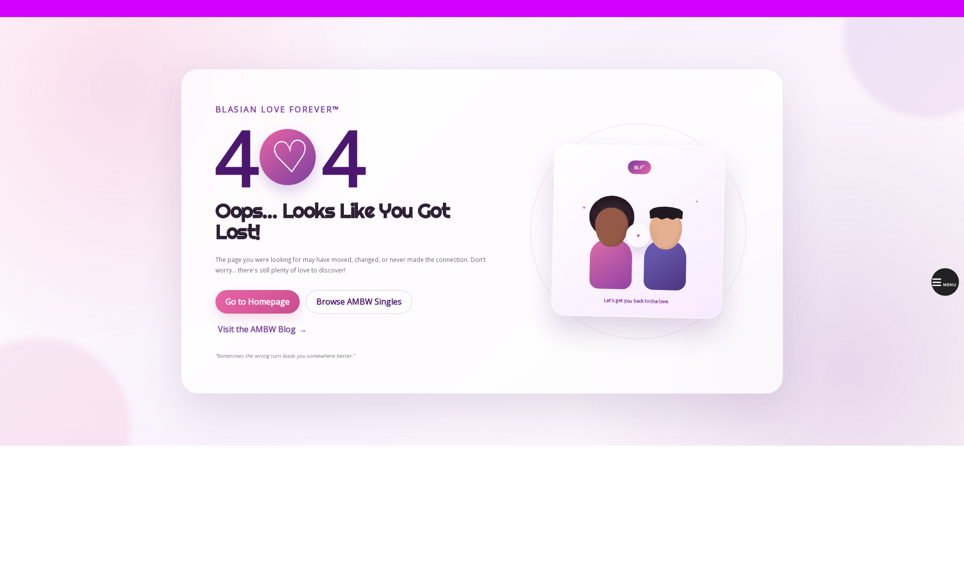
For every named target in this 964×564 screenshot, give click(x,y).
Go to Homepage (257, 302)
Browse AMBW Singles (359, 302)
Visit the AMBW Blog (262, 329)
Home (252, 8)
